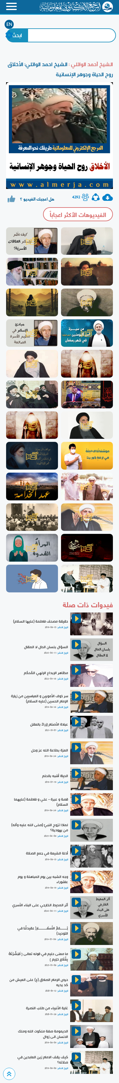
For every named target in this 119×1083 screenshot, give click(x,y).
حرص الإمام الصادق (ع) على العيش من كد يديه (38, 982)
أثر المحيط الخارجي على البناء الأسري (40, 905)
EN (9, 24)
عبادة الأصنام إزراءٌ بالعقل (49, 724)
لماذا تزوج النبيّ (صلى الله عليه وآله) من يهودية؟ (39, 827)
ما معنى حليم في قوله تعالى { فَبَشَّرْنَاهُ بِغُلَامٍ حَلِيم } (38, 956)
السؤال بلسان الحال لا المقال (46, 647)
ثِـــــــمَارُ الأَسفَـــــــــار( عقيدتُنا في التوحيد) (42, 931)
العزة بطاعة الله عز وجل (49, 750)
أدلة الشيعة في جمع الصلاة (47, 853)
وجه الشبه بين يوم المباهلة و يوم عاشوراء (43, 879)
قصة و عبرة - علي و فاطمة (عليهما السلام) (41, 802)
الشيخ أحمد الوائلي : (90, 64)
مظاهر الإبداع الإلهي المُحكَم (46, 672)
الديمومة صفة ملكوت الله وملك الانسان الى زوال (43, 1034)
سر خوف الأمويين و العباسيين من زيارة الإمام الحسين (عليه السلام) (39, 699)
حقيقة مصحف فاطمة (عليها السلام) (40, 621)
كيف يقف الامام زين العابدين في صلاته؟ (42, 1060)
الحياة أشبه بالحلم (55, 775)
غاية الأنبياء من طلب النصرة (47, 1008)
